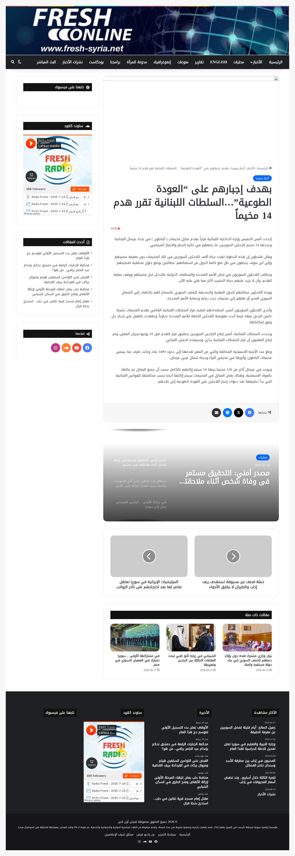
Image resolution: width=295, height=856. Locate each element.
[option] (191, 475)
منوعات (183, 62)
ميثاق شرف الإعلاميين (119, 834)
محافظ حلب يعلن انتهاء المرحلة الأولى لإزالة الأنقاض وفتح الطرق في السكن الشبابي (58, 291)
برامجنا (115, 62)
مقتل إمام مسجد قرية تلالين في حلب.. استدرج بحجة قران (56, 303)
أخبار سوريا (238, 168)
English (218, 62)
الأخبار (257, 62)
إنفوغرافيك (162, 62)
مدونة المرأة (137, 62)
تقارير (199, 62)
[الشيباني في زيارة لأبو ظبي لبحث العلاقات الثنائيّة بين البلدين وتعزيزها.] (190, 637)
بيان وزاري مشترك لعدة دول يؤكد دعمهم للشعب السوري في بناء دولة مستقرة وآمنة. (248, 660)
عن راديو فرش (145, 834)
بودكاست (96, 62)
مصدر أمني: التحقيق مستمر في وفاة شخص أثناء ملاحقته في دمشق (225, 477)
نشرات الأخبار (72, 62)
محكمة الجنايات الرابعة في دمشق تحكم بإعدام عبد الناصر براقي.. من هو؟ (56, 267)
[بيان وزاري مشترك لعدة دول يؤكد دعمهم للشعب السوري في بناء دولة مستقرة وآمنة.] (247, 637)
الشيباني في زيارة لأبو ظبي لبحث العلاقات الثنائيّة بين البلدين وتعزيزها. (192, 660)
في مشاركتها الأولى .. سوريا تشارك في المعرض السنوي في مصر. (137, 660)
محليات (238, 62)
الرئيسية (276, 62)
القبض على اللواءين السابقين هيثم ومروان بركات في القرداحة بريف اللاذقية (59, 279)
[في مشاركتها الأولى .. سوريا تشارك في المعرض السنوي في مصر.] (134, 637)
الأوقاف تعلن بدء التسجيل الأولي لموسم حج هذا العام (58, 255)
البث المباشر (46, 62)
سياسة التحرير (167, 834)
